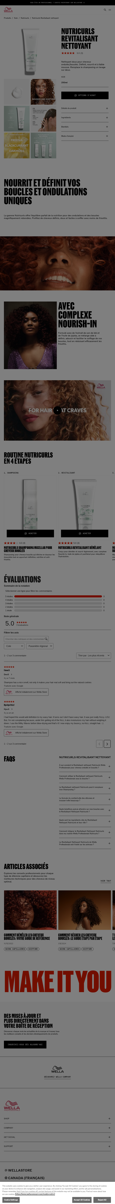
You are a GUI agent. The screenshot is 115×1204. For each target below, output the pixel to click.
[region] (57, 1193)
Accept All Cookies (82, 1200)
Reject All (102, 1200)
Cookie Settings (11, 1200)
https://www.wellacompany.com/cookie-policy (35, 1194)
